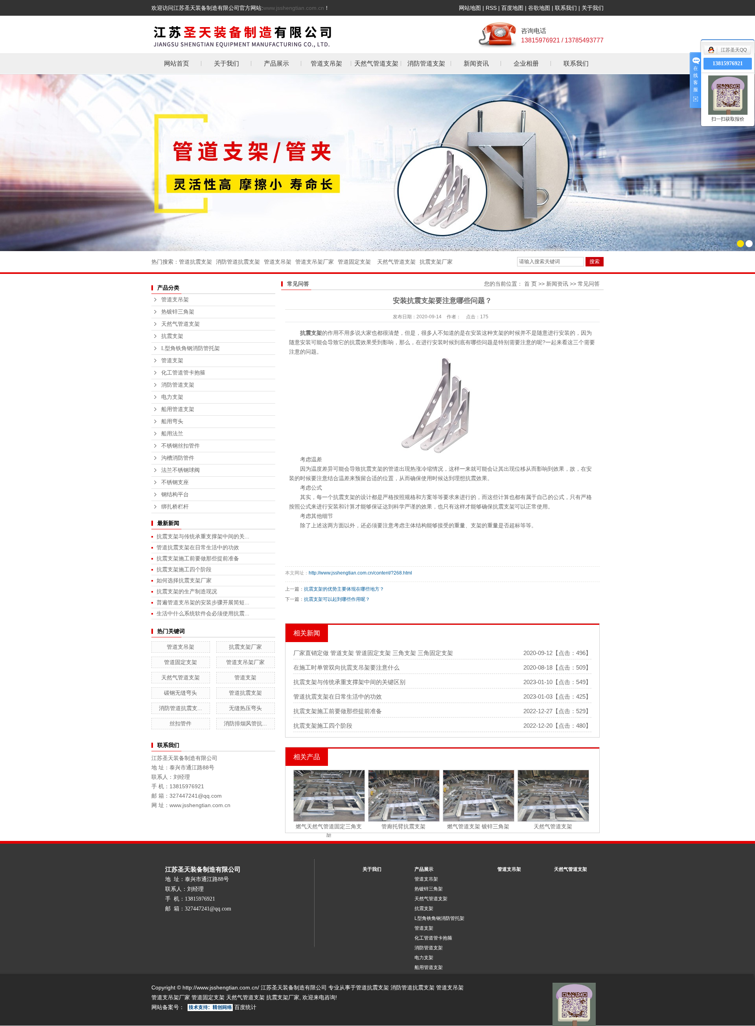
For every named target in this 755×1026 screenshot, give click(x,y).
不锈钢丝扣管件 (180, 446)
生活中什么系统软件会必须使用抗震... (203, 613)
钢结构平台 (175, 494)
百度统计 (245, 1007)
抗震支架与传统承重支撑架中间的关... (203, 536)
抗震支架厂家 (436, 262)
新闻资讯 (476, 63)
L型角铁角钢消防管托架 (190, 348)
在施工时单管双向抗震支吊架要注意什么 (346, 667)
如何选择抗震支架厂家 (184, 580)
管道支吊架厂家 (314, 262)
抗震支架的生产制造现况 (187, 591)
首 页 (530, 284)
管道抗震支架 (195, 262)
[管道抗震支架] (377, 162)
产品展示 (276, 63)
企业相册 (526, 63)
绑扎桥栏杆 (175, 507)
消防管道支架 (426, 63)
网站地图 (470, 8)
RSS (491, 8)
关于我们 (593, 8)
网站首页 (176, 63)
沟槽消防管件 (177, 458)
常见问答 (589, 284)
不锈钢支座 (175, 482)
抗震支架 (172, 336)
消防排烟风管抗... (245, 723)
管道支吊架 (326, 63)
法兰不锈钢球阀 (180, 470)
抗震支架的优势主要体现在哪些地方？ (344, 589)
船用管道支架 (177, 409)
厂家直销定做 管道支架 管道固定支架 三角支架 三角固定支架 (373, 653)
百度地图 (512, 8)
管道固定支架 (354, 262)
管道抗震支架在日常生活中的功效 (198, 547)
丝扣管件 (180, 723)
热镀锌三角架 (177, 312)
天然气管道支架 (376, 63)
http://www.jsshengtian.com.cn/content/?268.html (360, 573)
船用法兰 (172, 434)
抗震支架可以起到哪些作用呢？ (337, 599)
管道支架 (172, 360)
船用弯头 (172, 421)
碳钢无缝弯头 (180, 693)
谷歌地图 (539, 8)
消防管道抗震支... (180, 708)
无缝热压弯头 (245, 708)
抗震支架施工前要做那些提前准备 (198, 558)
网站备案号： (167, 1007)
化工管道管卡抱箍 (183, 373)
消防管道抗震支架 (238, 262)
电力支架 (172, 397)
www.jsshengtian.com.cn (293, 8)
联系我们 (566, 8)
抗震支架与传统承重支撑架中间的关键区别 (349, 682)
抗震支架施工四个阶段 (184, 569)
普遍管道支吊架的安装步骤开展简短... (203, 602)
